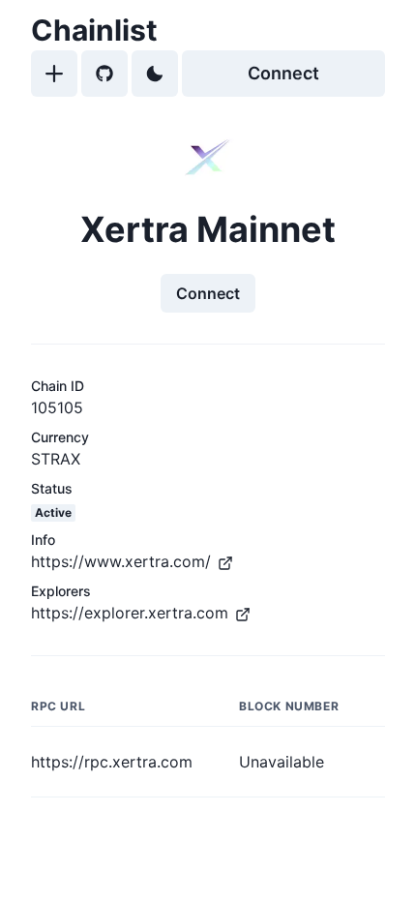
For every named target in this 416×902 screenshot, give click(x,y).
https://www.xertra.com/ (121, 561)
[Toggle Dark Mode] (155, 73)
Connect (283, 73)
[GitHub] (104, 73)
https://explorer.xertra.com (129, 612)
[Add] (54, 73)
